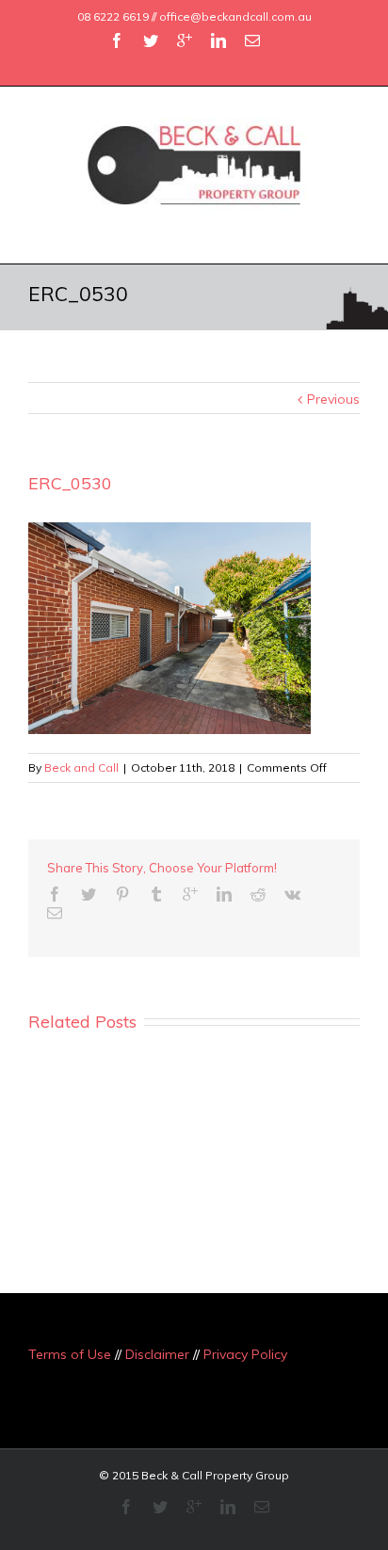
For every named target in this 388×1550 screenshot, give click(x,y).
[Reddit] (258, 894)
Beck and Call (81, 767)
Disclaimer (157, 1354)
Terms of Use (69, 1354)
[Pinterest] (122, 894)
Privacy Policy (245, 1354)
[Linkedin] (218, 40)
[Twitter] (150, 40)
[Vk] (292, 894)
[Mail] (252, 40)
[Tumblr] (156, 894)
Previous (333, 399)
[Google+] (184, 40)
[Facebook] (116, 40)
